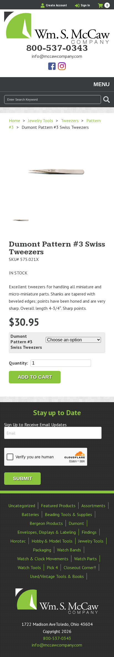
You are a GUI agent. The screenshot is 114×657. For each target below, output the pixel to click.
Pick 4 (52, 567)
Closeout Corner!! (80, 567)
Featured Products (58, 505)
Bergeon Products (46, 523)
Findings (89, 532)
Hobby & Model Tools (52, 541)
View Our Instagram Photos (62, 66)
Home (14, 120)
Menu (102, 84)
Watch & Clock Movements (42, 558)
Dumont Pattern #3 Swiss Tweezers (26, 341)
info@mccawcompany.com (57, 56)
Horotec (18, 541)
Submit (22, 478)
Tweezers (70, 120)
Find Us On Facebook (52, 66)
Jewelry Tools (40, 120)
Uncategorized (21, 505)
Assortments (93, 505)
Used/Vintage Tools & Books (57, 576)
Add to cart (35, 377)
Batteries (30, 514)
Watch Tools (29, 567)
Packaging (42, 550)
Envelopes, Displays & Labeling (46, 532)
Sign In (85, 5)
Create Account (56, 5)
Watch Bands (69, 550)
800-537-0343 (57, 48)
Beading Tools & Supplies (68, 514)
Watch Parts (85, 558)
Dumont (76, 523)
